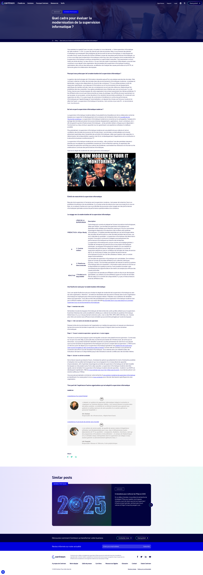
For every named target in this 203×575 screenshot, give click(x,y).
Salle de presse (87, 563)
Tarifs (62, 3)
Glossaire (125, 563)
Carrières (99, 563)
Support (169, 3)
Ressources (54, 3)
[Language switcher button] (180, 3)
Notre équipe (74, 563)
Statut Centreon (146, 563)
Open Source (160, 3)
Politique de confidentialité (144, 569)
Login (175, 3)
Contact (134, 563)
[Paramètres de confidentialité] (3, 572)
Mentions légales (132, 569)
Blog (56, 40)
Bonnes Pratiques (70, 12)
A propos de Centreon (59, 563)
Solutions (30, 3)
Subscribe (146, 546)
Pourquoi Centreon (42, 3)
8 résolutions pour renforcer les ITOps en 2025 (130, 494)
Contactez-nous (124, 538)
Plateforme (21, 3)
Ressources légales (112, 563)
